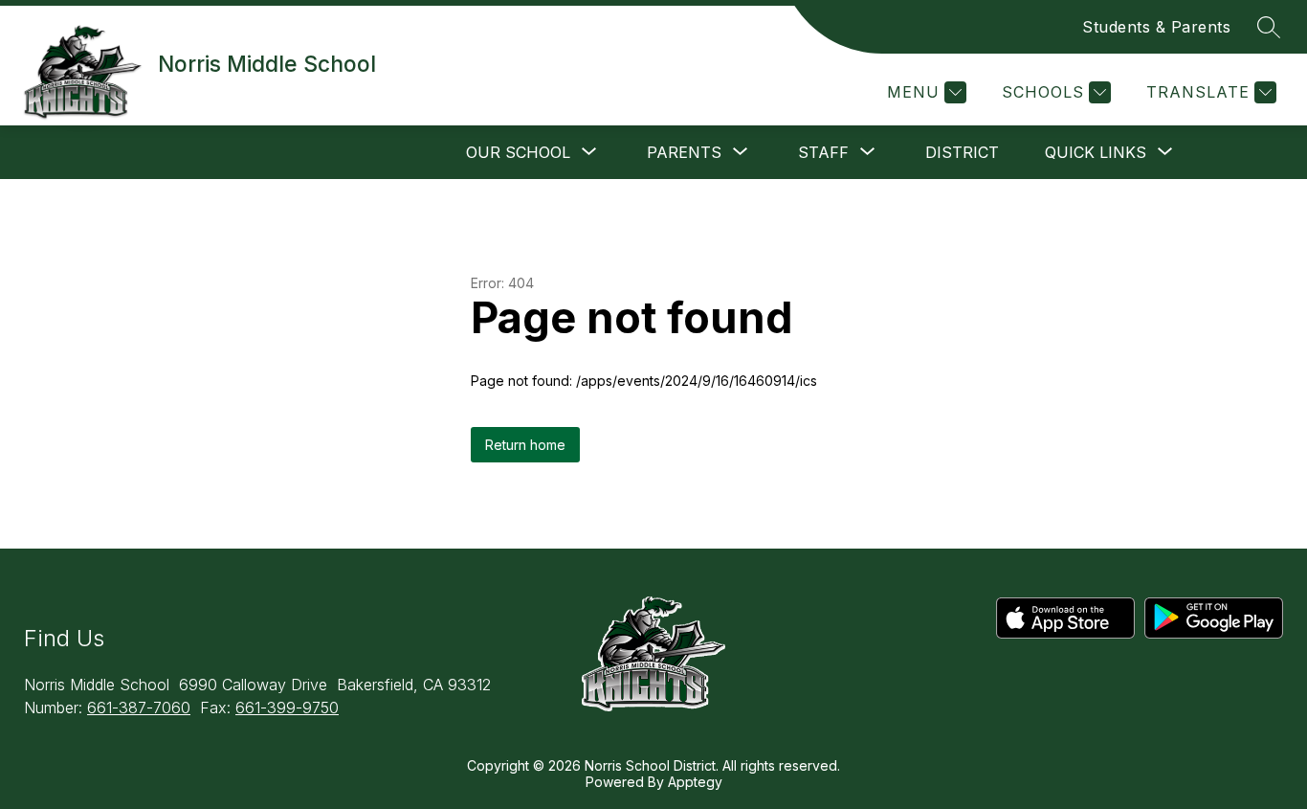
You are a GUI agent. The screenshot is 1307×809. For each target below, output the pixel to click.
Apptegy (695, 782)
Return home (525, 445)
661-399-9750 (287, 707)
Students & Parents (1156, 26)
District (962, 152)
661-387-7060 (138, 707)
